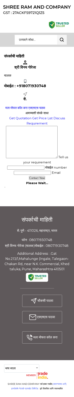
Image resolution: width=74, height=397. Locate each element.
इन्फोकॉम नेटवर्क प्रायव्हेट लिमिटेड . (25, 388)
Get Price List (42, 118)
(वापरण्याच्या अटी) (60, 384)
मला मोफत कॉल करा (16, 108)
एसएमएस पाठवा (36, 108)
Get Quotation (20, 118)
